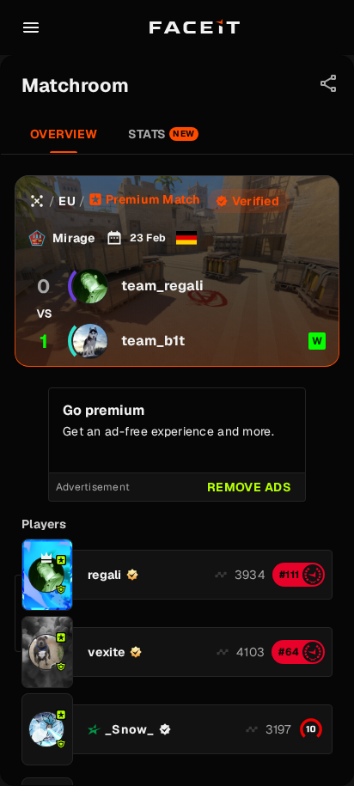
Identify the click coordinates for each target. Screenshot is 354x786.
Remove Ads (249, 487)
